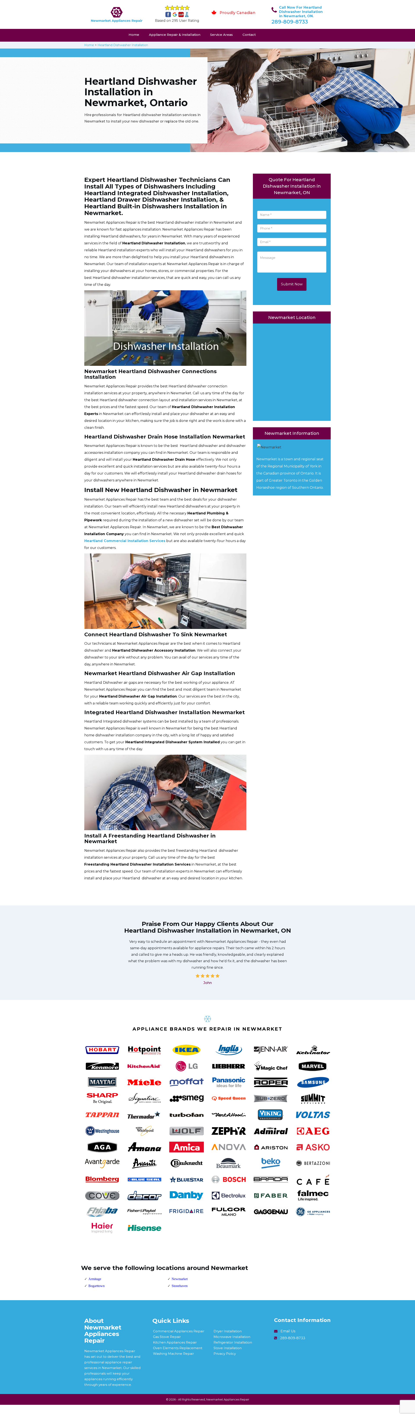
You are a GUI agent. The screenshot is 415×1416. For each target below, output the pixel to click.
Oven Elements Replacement (177, 1348)
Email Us (288, 1331)
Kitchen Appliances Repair (175, 1342)
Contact (249, 35)
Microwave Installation (232, 1337)
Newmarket (180, 1279)
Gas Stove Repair (167, 1337)
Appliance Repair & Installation (174, 35)
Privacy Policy (225, 1354)
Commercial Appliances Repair (178, 1331)
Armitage (94, 1279)
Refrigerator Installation (233, 1342)
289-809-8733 (289, 22)
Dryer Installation (228, 1331)
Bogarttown (96, 1286)
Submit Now (292, 284)
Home (134, 35)
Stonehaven (180, 1286)
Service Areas (221, 35)
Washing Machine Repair (173, 1354)
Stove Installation (228, 1348)
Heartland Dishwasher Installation (122, 45)
